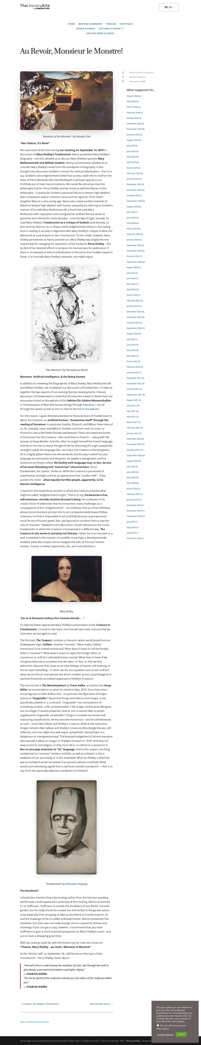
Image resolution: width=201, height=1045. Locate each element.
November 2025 (134, 129)
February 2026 (133, 112)
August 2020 (132, 460)
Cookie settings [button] (165, 1034)
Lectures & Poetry (110, 28)
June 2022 (131, 344)
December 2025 (134, 123)
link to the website (88, 409)
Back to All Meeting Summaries (34, 1021)
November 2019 (134, 510)
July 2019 (131, 521)
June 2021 (131, 405)
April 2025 (131, 162)
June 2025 (131, 151)
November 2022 (134, 317)
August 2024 (132, 206)
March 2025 (132, 167)
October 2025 (133, 134)
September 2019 (134, 516)
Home (71, 24)
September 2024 (134, 200)
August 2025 (132, 140)
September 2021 (134, 394)
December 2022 (134, 311)
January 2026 (133, 118)
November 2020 (134, 444)
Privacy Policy (133, 1040)
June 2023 (131, 278)
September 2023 (134, 261)
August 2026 (132, 95)
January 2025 (133, 178)
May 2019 (131, 527)
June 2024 (131, 217)
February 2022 (133, 366)
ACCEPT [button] (181, 1034)
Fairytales (126, 24)
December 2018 (134, 538)
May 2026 (131, 101)
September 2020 (134, 455)
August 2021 (132, 400)
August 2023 (132, 267)
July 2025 (131, 145)
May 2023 (131, 284)
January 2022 (133, 372)
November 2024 (134, 190)
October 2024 (133, 195)
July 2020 (131, 466)
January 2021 (133, 433)
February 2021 (133, 427)
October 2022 (133, 322)
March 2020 (132, 488)
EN (170, 7)
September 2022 (134, 328)
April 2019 (131, 532)
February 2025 (133, 173)
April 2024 (131, 223)
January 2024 (133, 239)
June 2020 (131, 472)
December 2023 (134, 245)
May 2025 (131, 156)
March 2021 (132, 422)
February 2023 (133, 300)
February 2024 (133, 234)
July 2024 (131, 212)
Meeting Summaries (90, 24)
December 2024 (134, 184)
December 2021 (134, 378)
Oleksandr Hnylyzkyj (76, 884)
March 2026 (132, 106)
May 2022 (131, 350)
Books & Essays (86, 28)
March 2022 (132, 361)
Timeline (111, 24)
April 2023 (131, 289)
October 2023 (133, 256)
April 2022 (131, 355)
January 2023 (133, 306)
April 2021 (131, 416)
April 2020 (131, 483)
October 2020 (133, 449)
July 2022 (131, 339)
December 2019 (134, 505)
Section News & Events (100, 33)
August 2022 (132, 333)
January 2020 (133, 499)
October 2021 (133, 389)
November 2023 (134, 250)
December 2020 (134, 438)
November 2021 (134, 383)
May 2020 (131, 477)
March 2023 (132, 294)
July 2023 (131, 272)
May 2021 (131, 411)
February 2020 (133, 494)
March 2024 (132, 228)
